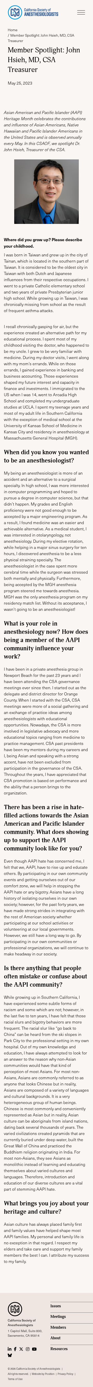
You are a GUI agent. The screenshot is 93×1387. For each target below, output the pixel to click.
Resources (59, 1349)
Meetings (58, 1316)
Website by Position (43, 1374)
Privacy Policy (65, 1374)
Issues (55, 1306)
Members (58, 1327)
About (55, 1338)
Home (13, 29)
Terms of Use (15, 1379)
